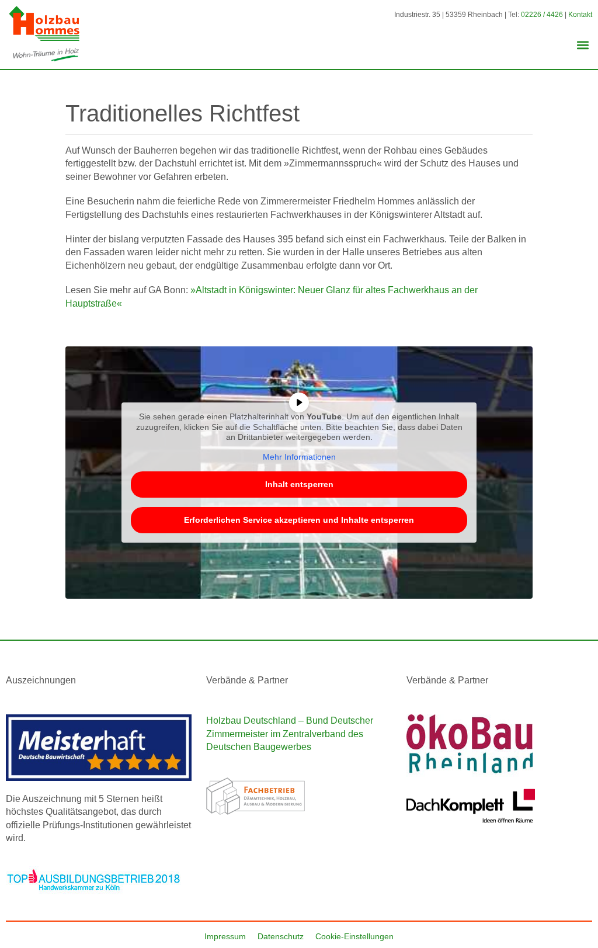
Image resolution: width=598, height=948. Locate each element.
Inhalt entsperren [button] (299, 484)
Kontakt (580, 15)
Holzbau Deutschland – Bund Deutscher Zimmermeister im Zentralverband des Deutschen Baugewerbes (289, 734)
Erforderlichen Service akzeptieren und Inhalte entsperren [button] (299, 520)
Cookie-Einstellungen (354, 936)
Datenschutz (281, 936)
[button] (582, 45)
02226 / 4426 (542, 15)
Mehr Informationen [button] (299, 456)
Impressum (225, 936)
